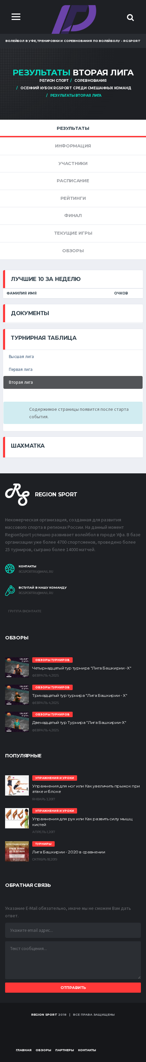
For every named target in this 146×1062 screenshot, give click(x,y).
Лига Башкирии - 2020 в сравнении (68, 851)
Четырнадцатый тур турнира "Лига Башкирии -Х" (81, 667)
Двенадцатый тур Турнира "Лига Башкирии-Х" (79, 722)
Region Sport (44, 1014)
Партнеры (64, 1050)
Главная (24, 1050)
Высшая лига (21, 356)
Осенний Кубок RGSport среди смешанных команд (75, 88)
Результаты (73, 128)
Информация (73, 145)
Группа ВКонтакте (24, 611)
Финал (73, 215)
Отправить (73, 987)
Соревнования (90, 80)
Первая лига (21, 369)
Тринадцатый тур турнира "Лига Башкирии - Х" (79, 695)
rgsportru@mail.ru (36, 571)
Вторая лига (21, 382)
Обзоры (73, 250)
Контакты (87, 1050)
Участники (73, 163)
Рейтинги (73, 198)
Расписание (73, 180)
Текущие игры (73, 233)
